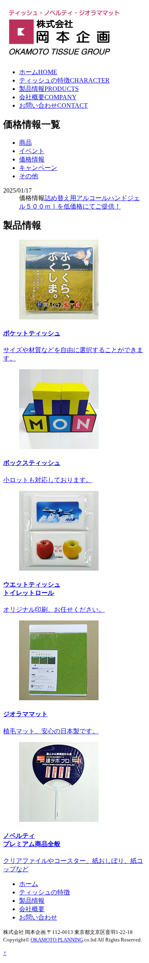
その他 (28, 176)
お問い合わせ (53, 105)
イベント (32, 151)
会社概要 (48, 97)
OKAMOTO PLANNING (57, 940)
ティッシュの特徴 (64, 80)
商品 (25, 142)
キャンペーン (38, 167)
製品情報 (49, 88)
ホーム (38, 72)
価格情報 (32, 159)
